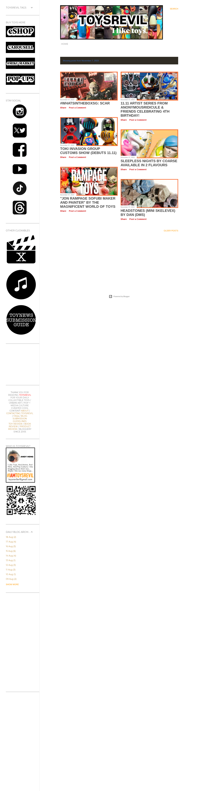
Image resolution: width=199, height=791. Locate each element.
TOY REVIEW (15, 424)
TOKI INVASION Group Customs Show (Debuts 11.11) (88, 151)
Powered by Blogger (121, 296)
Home (64, 44)
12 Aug (10, 565)
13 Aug (10, 560)
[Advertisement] (119, 259)
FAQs (16, 416)
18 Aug (10, 537)
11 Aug (10, 569)
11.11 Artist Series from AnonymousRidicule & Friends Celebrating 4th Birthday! (145, 109)
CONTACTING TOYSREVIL (19, 413)
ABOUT (25, 410)
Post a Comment (77, 108)
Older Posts (171, 230)
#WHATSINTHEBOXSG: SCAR (85, 103)
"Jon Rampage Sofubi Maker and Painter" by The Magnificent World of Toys (87, 202)
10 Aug (10, 574)
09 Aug (11, 579)
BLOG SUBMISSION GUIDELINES (20, 419)
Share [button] (63, 108)
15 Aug (10, 551)
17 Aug (10, 541)
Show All (170, 60)
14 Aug (10, 555)
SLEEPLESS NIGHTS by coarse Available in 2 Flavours (149, 163)
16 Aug (10, 546)
